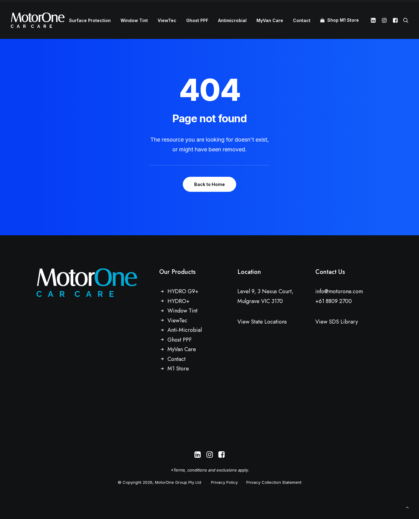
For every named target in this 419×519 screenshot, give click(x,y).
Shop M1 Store (343, 20)
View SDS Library (336, 322)
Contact (301, 20)
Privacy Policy (224, 482)
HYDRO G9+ (182, 291)
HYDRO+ (178, 301)
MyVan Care (269, 20)
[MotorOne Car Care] (38, 20)
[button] (374, 20)
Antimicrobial (232, 20)
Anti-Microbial (184, 330)
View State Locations (262, 322)
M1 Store (178, 369)
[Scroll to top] (407, 507)
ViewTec (167, 20)
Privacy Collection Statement (274, 482)
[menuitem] (90, 20)
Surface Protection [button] (90, 20)
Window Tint (134, 20)
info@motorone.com (339, 291)
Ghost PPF (197, 20)
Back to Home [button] (209, 184)
